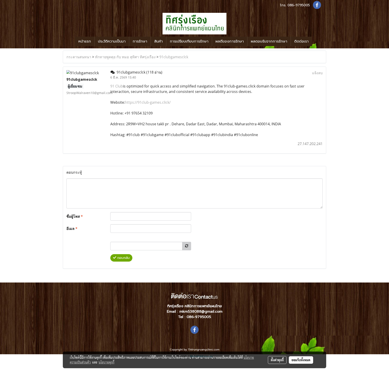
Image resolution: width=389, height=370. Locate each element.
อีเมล (71, 228)
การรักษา (140, 41)
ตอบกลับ (123, 258)
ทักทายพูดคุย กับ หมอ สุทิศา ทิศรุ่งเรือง (125, 56)
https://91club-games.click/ (148, 102)
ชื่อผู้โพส (74, 216)
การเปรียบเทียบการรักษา (189, 41)
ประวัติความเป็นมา (112, 41)
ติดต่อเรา (301, 41)
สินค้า (158, 41)
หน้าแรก (84, 41)
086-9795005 (298, 5)
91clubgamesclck (173, 56)
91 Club (116, 86)
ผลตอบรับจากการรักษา (269, 41)
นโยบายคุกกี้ (106, 362)
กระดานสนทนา (78, 56)
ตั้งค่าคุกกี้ (277, 360)
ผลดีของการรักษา (229, 41)
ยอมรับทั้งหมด (301, 360)
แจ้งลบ (317, 72)
